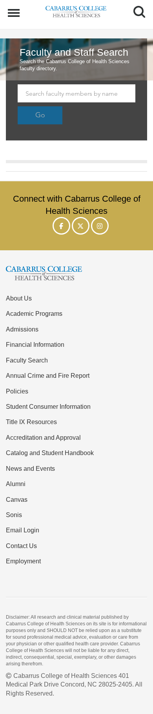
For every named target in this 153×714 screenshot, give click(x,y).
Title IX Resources (31, 421)
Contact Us (21, 545)
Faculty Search (27, 360)
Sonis (14, 514)
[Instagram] (100, 226)
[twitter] (80, 226)
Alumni (16, 483)
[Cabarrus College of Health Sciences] (76, 274)
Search (136, 5)
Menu (15, 9)
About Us (19, 298)
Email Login (22, 530)
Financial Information (35, 344)
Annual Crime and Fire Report (47, 375)
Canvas (16, 499)
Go (40, 115)
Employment (23, 561)
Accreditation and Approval (43, 437)
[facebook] (61, 226)
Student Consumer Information (48, 406)
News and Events (30, 468)
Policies (17, 391)
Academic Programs (34, 313)
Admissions (22, 329)
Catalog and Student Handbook (50, 452)
